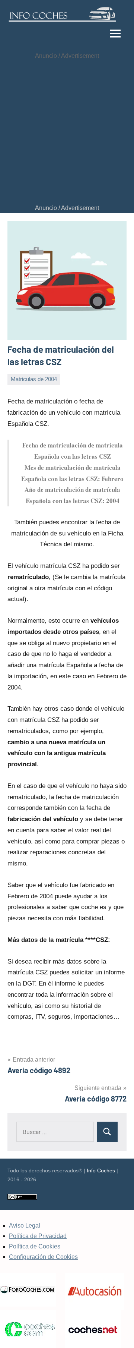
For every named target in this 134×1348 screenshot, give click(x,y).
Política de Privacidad (38, 1236)
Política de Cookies (34, 1246)
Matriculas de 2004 (34, 379)
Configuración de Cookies (43, 1257)
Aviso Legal (24, 1225)
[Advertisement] (67, 132)
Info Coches (101, 1170)
